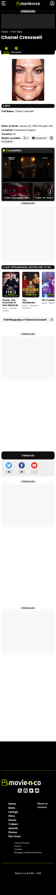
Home (4, 31)
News (11, 808)
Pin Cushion (49, 300)
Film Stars (16, 31)
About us (42, 803)
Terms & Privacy (21, 842)
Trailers (13, 824)
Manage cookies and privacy (28, 852)
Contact (42, 807)
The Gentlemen (28, 301)
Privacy (17, 846)
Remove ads (29, 11)
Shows (12, 820)
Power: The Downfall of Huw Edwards (10, 302)
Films (11, 816)
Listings (13, 812)
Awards (13, 828)
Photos (12, 832)
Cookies (18, 849)
